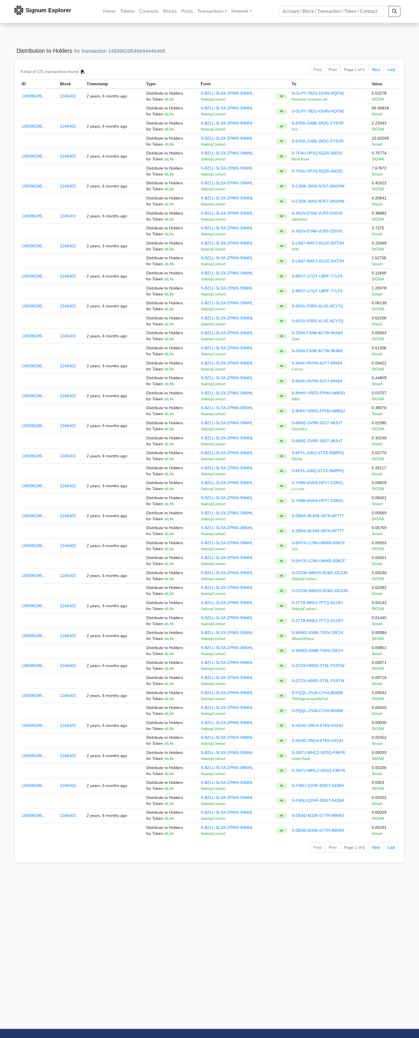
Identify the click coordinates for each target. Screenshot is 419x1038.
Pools (187, 11)
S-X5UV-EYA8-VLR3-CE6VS (317, 213)
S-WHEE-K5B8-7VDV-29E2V (317, 632)
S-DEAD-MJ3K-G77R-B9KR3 (318, 815)
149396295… (34, 96)
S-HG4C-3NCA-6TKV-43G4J (317, 725)
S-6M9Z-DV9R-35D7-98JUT (317, 423)
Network (239, 11)
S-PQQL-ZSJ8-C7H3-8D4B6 (317, 692)
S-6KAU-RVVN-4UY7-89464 (317, 363)
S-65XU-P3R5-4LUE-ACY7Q (317, 306)
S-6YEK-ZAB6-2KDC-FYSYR (317, 123)
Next (376, 69)
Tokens (127, 11)
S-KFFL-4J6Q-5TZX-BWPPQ (318, 452)
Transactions (210, 11)
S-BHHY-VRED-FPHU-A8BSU (318, 393)
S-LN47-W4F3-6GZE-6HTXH (318, 243)
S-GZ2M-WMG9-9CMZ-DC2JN (320, 572)
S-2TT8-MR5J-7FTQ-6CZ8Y (317, 602)
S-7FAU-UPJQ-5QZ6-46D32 (317, 153)
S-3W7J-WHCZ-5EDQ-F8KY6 (318, 752)
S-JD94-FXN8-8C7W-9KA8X (317, 333)
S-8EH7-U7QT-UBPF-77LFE (317, 276)
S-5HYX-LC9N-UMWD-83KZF (318, 543)
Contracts (148, 11)
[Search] (394, 11)
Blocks (170, 11)
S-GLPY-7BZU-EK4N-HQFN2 (318, 93)
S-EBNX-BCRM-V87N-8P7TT (318, 515)
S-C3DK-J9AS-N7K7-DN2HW (318, 186)
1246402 (68, 96)
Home (109, 11)
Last (391, 69)
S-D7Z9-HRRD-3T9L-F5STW (318, 665)
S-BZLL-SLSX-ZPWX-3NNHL (227, 93)
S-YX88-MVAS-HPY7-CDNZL (318, 482)
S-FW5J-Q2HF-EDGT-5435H (318, 785)
